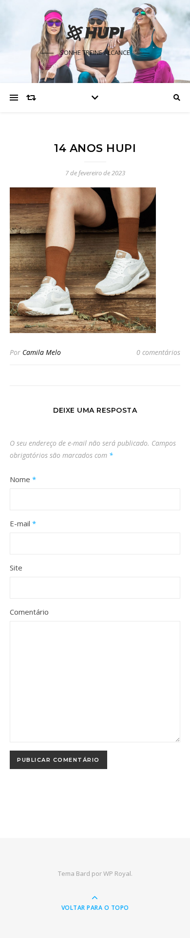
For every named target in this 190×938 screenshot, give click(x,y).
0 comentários (158, 352)
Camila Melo (41, 352)
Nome (23, 479)
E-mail (23, 523)
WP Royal (117, 873)
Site (16, 567)
